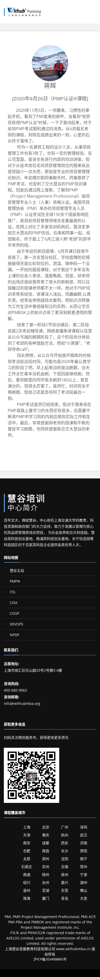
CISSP (14, 613)
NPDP (14, 634)
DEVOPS (16, 624)
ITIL (12, 591)
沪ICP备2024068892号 (50, 959)
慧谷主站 (16, 570)
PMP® (14, 581)
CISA (13, 602)
